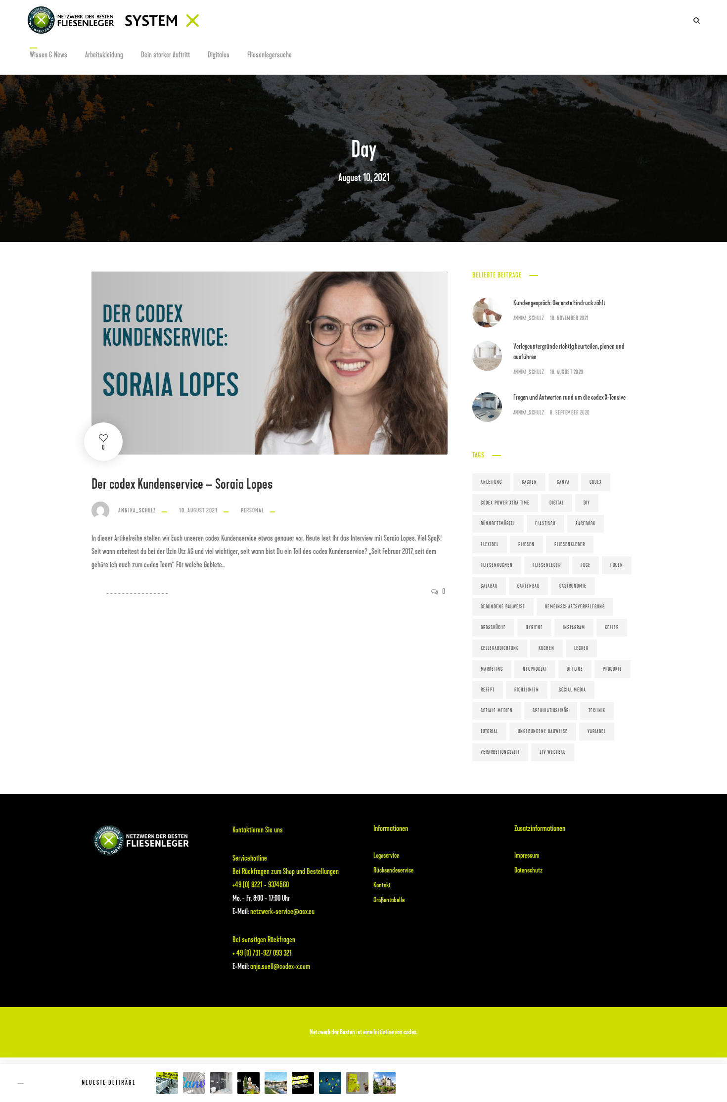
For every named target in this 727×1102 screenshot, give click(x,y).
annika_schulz (137, 510)
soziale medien (497, 711)
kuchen (546, 648)
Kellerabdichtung (500, 648)
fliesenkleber (569, 545)
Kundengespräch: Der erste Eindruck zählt (559, 303)
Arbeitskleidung (104, 54)
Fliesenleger (547, 565)
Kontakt (382, 885)
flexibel (490, 545)
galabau (489, 586)
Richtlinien (526, 690)
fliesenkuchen (497, 565)
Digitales (218, 54)
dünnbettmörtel (498, 524)
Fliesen (526, 545)
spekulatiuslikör (551, 711)
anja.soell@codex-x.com (280, 966)
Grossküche (493, 628)
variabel (597, 732)
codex (596, 482)
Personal (252, 510)
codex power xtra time (505, 503)
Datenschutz (528, 870)
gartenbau (528, 586)
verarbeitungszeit (500, 752)
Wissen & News (48, 54)
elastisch (545, 524)
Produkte (612, 669)
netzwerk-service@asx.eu (282, 911)
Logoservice (386, 855)
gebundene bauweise (503, 607)
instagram (574, 628)
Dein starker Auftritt (165, 54)
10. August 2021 (198, 510)
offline (575, 669)
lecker (581, 648)
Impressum (527, 855)
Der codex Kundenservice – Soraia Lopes (182, 484)
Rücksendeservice (393, 870)
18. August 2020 (567, 372)
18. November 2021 (569, 318)
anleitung (491, 482)
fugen (616, 565)
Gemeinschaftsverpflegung (575, 607)
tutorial (489, 732)
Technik (597, 711)
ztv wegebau (553, 752)
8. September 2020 (570, 413)
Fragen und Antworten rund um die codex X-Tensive (569, 397)
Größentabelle (389, 900)
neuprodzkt (535, 669)
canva (563, 482)
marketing (492, 669)
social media (572, 690)
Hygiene (534, 628)
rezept (488, 690)
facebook (585, 524)
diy (587, 503)
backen (529, 482)
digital (556, 503)
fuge (586, 565)
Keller (612, 628)
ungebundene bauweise (543, 732)
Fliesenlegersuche (269, 54)
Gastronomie (573, 586)
